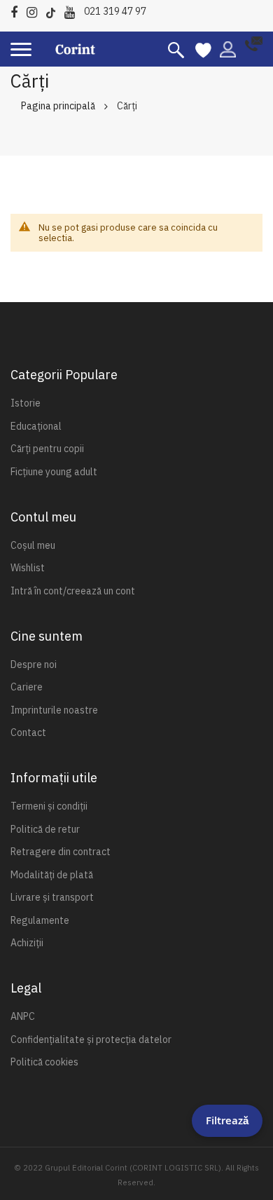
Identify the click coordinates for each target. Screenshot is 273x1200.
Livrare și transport (52, 897)
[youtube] (73, 10)
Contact (28, 732)
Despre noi (33, 664)
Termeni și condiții (49, 806)
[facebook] (17, 10)
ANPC (22, 1016)
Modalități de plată (51, 874)
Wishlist (27, 567)
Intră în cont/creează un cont (72, 591)
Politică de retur (45, 829)
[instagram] (35, 10)
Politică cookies (44, 1062)
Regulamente (39, 920)
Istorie (25, 403)
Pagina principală (58, 106)
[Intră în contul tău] (228, 48)
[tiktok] (54, 10)
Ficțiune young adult (53, 471)
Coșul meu (32, 545)
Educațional (36, 426)
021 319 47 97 (115, 11)
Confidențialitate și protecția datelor (91, 1039)
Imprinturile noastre (54, 710)
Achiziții (26, 942)
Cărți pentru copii (47, 448)
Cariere (26, 687)
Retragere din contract (60, 851)
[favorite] (203, 49)
